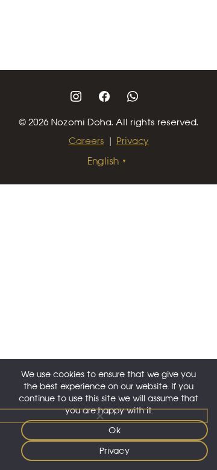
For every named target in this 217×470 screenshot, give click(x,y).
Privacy (132, 140)
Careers (86, 140)
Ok (114, 430)
